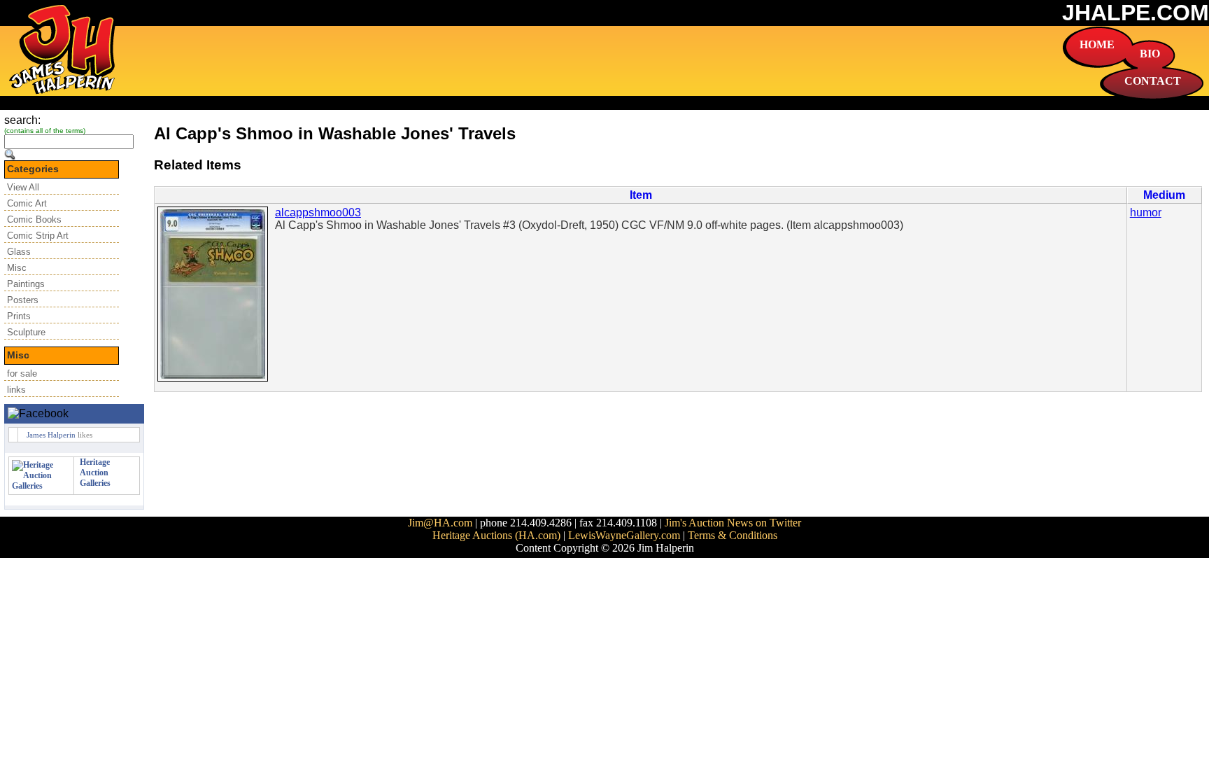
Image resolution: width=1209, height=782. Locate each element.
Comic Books (34, 219)
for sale (22, 373)
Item (641, 195)
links (16, 389)
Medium (1164, 195)
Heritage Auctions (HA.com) (496, 535)
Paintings (26, 284)
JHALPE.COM (1135, 12)
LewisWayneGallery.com (624, 535)
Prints (19, 316)
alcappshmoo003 (318, 212)
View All (23, 187)
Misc (17, 268)
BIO (1150, 54)
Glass (19, 251)
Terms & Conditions (732, 535)
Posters (22, 300)
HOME (1097, 44)
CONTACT (1152, 81)
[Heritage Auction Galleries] (41, 486)
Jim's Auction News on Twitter (733, 523)
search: (22, 120)
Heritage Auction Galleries (95, 472)
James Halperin (51, 435)
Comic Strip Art (38, 235)
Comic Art (27, 203)
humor (1145, 212)
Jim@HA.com (440, 523)
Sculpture (26, 332)
